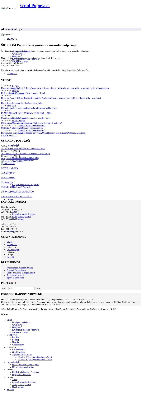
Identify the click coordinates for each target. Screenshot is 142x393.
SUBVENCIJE (8, 187)
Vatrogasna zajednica (21, 216)
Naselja (15, 91)
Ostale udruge (18, 219)
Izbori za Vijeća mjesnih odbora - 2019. (35, 357)
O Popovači (12, 73)
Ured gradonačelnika (21, 322)
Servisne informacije (16, 275)
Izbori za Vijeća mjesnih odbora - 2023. (35, 359)
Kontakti (10, 257)
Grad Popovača (35, 5)
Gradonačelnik (18, 350)
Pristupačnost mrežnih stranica (20, 268)
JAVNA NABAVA (9, 168)
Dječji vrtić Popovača (21, 187)
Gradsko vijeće (18, 54)
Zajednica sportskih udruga (24, 214)
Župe (14, 379)
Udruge (10, 199)
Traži (38, 289)
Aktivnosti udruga (20, 61)
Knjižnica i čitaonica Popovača (25, 184)
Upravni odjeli (13, 249)
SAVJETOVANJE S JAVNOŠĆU (16, 196)
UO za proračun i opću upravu (25, 364)
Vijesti (9, 242)
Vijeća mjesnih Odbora (22, 354)
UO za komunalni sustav (23, 367)
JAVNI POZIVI (8, 177)
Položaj (15, 340)
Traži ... (4, 288)
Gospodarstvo (18, 345)
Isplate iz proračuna (15, 278)
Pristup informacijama (16, 270)
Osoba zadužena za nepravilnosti (21, 273)
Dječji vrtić (17, 56)
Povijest (15, 86)
